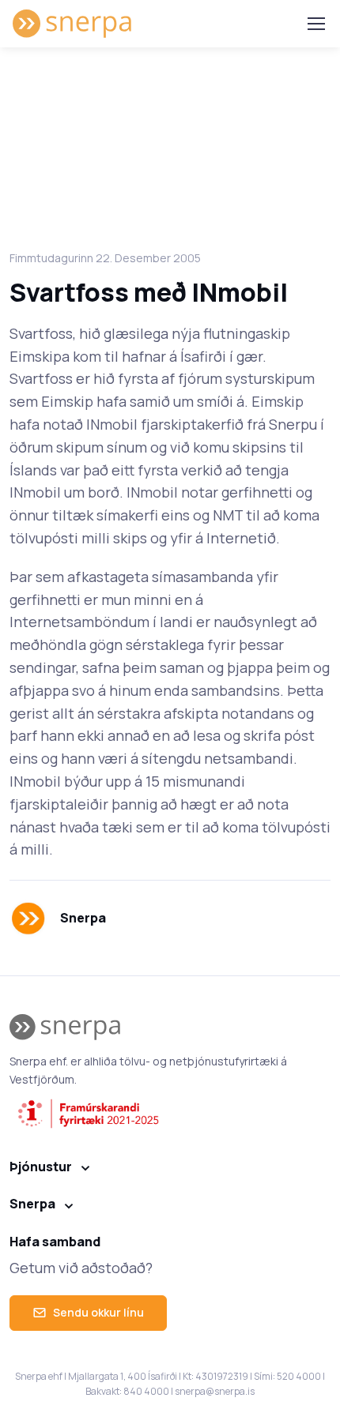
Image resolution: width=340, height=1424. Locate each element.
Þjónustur (40, 1166)
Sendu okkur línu (98, 1312)
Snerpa (32, 1203)
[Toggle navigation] (315, 23)
